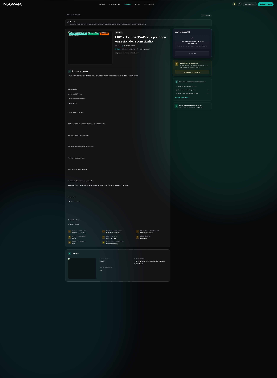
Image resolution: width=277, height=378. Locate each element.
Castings (127, 4)
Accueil (102, 4)
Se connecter (250, 4)
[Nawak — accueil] (12, 4)
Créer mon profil (266, 4)
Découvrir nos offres (191, 72)
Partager (207, 15)
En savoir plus (199, 107)
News (137, 4)
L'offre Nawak (149, 4)
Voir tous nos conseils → (182, 97)
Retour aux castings (73, 15)
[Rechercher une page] (240, 4)
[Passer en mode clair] (234, 4)
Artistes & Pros (114, 4)
